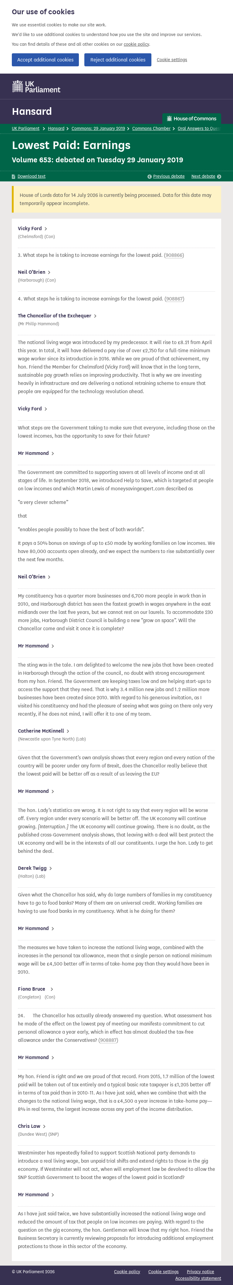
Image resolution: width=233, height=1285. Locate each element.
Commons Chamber (151, 128)
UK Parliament (25, 128)
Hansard (32, 111)
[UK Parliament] (36, 86)
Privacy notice (200, 1271)
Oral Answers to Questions (204, 128)
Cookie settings (172, 59)
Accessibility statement (198, 1278)
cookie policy (136, 44)
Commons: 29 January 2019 (98, 128)
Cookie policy (127, 1271)
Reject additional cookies (117, 60)
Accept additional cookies (45, 60)
